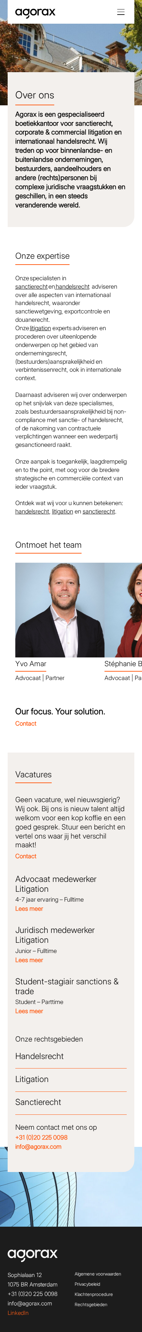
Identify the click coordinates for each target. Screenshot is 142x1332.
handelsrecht (72, 286)
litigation (40, 328)
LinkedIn (18, 1312)
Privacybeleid (87, 1284)
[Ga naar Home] (35, 14)
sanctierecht (31, 286)
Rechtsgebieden (91, 1304)
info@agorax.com (30, 1303)
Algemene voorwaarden (98, 1274)
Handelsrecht (39, 1056)
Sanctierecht (38, 1102)
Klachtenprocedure (94, 1294)
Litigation (32, 1079)
